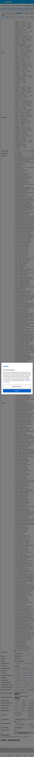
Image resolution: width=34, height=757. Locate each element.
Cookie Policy (28, 380)
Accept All (17, 390)
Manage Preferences (17, 386)
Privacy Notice (6, 382)
